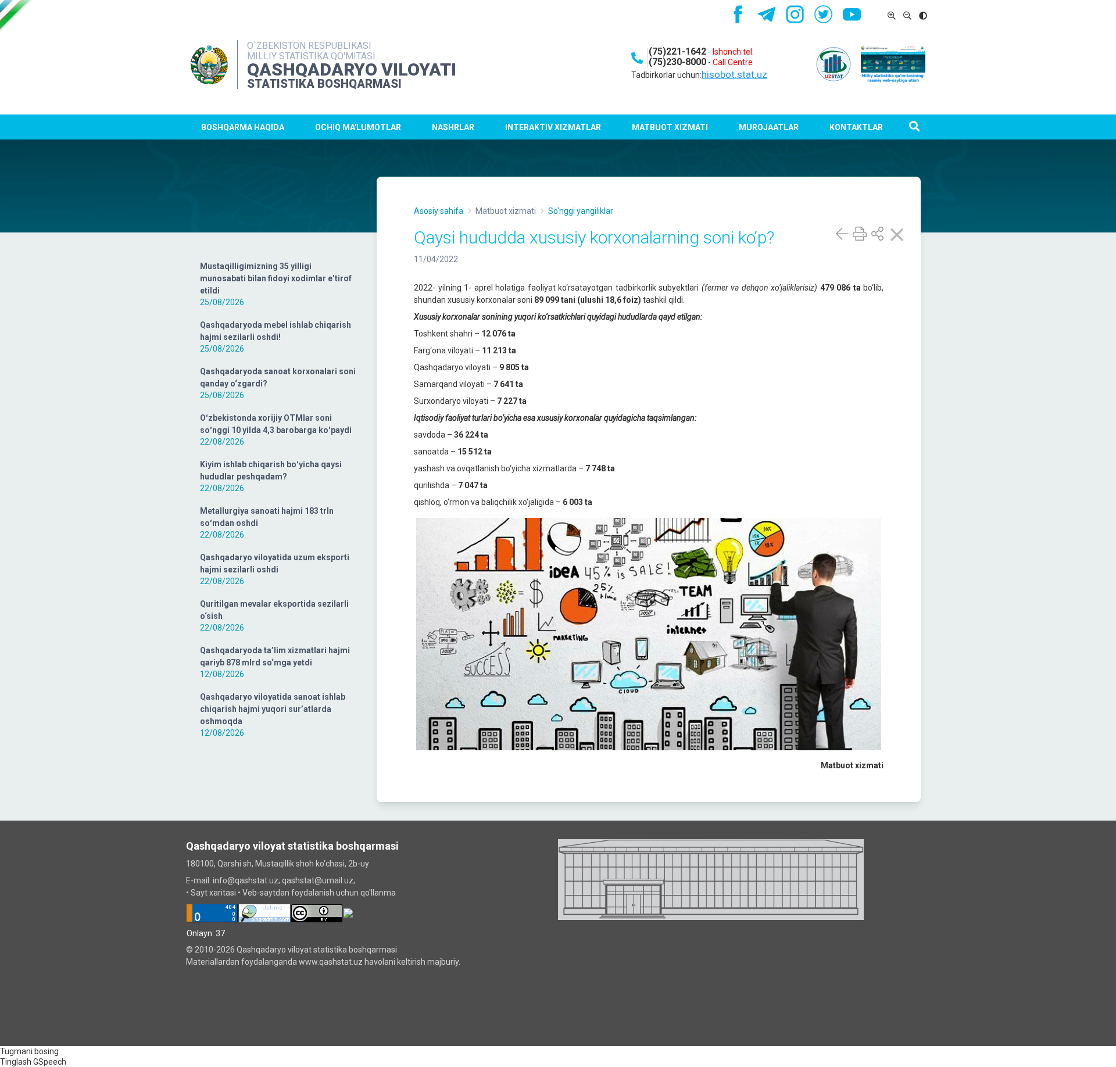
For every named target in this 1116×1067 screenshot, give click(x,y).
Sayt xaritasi (213, 892)
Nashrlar (453, 127)
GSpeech (49, 1061)
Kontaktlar (856, 127)
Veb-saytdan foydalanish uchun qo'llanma (319, 892)
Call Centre (733, 62)
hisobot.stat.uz (734, 74)
